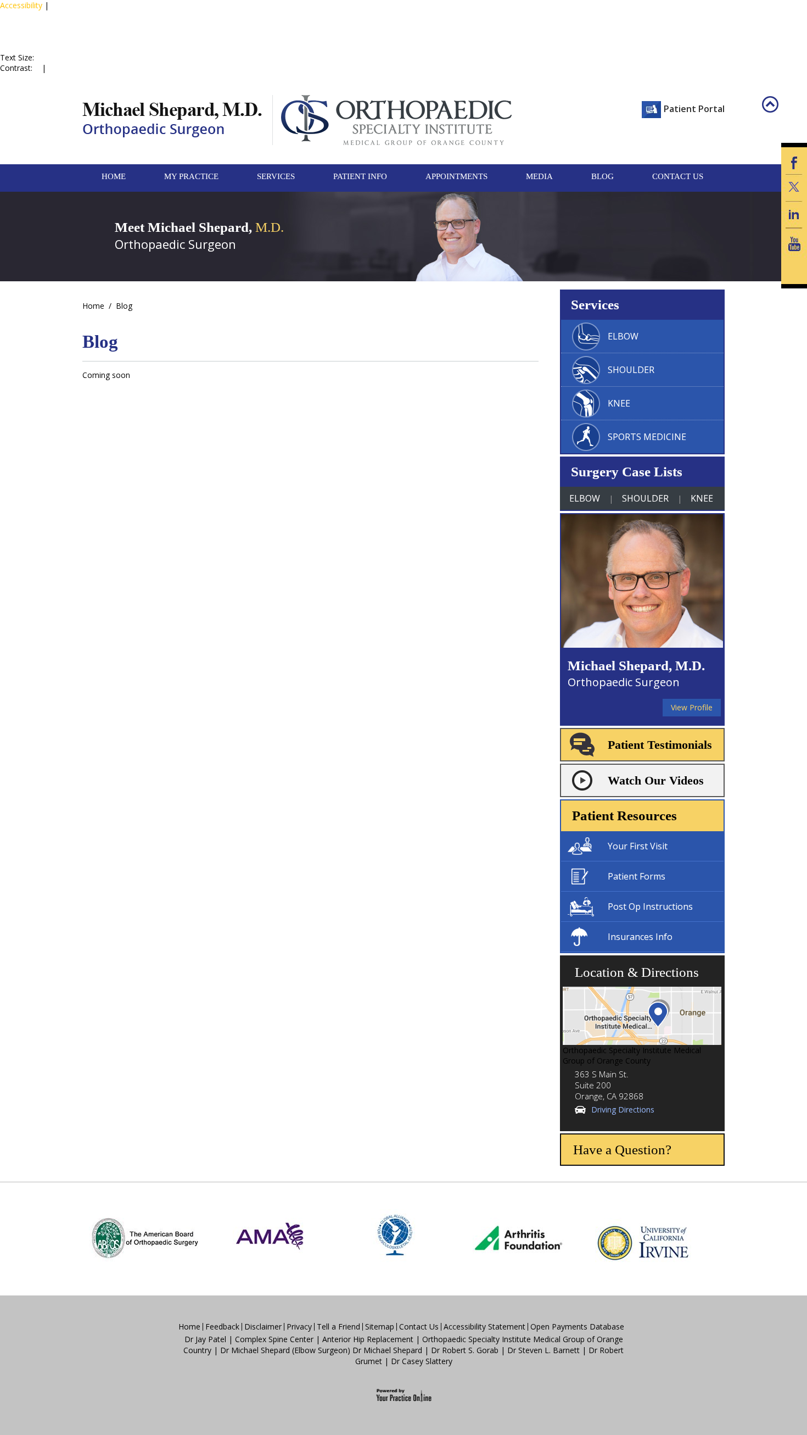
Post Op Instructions (650, 906)
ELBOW (623, 336)
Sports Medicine (647, 437)
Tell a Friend (338, 1327)
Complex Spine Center (274, 1339)
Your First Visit (638, 846)
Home (114, 176)
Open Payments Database (577, 1327)
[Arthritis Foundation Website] (518, 1238)
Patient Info (360, 176)
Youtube (794, 244)
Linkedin (794, 214)
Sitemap (379, 1327)
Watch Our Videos (656, 780)
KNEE (619, 403)
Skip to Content (78, 15)
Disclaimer (263, 1327)
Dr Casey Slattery (421, 1361)
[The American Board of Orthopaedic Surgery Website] (144, 1238)
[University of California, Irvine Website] (643, 1238)
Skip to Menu (24, 15)
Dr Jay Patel (205, 1339)
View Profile (692, 707)
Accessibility (21, 5)
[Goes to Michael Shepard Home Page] (172, 120)
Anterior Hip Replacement (367, 1339)
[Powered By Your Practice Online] (403, 1394)
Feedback (222, 1327)
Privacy (299, 1327)
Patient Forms (636, 876)
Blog (602, 176)
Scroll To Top (778, 113)
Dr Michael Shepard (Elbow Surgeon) (285, 1350)
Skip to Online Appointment (45, 41)
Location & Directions (637, 972)
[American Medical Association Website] (269, 1238)
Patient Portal (694, 109)
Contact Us (677, 176)
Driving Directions (622, 1109)
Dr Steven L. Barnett (543, 1350)
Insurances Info (640, 937)
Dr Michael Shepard (387, 1350)
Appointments (456, 176)
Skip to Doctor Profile (38, 26)
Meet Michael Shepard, (199, 227)
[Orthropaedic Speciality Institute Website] (392, 120)
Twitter (794, 187)
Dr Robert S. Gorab (464, 1350)
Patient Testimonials (660, 745)
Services (276, 176)
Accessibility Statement (484, 1327)
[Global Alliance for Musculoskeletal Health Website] (394, 1238)
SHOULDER (631, 370)
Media (539, 176)
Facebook (794, 160)
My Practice (191, 176)
